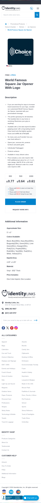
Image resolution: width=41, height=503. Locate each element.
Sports (24, 407)
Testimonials (6, 446)
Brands (24, 345)
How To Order (6, 466)
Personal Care (6, 399)
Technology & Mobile (8, 414)
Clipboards (25, 353)
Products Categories (8, 438)
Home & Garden (7, 376)
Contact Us (5, 450)
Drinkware (25, 361)
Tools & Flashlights (28, 414)
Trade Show (26, 418)
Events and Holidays (8, 368)
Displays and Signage (9, 361)
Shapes (4, 407)
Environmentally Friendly (30, 365)
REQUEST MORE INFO (20, 209)
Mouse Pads (26, 387)
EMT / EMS (5, 365)
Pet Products (26, 399)
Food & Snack (6, 372)
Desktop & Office (27, 357)
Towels (4, 418)
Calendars (5, 349)
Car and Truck (6, 353)
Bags (3, 345)
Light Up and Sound (8, 384)
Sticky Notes (6, 410)
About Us (5, 442)
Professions (5, 403)
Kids (3, 380)
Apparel (4, 342)
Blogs (3, 477)
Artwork (4, 462)
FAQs (3, 470)
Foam (24, 368)
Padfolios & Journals (28, 391)
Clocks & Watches (8, 357)
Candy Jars (25, 349)
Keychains (25, 376)
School (24, 403)
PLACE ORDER (20, 202)
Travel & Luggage (7, 422)
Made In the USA (27, 384)
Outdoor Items (6, 391)
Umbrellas (25, 422)
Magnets (4, 387)
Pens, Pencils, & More (29, 395)
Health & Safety (27, 372)
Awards (24, 342)
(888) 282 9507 (10, 309)
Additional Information (9, 473)
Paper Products (7, 395)
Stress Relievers (27, 410)
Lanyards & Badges (28, 380)
